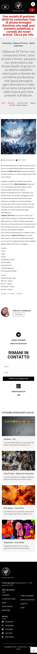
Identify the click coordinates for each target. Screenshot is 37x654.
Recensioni (11, 103)
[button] (5, 7)
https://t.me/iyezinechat (18, 343)
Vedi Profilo (18, 314)
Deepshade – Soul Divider (14, 542)
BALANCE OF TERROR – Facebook (12, 294)
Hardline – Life (9, 439)
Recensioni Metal (22, 103)
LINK (18, 395)
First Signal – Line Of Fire (14, 508)
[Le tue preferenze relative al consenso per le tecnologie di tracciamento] (33, 650)
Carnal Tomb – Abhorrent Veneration (19, 473)
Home (3, 103)
